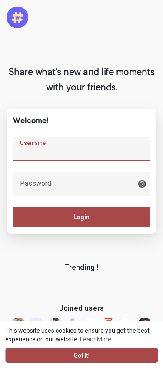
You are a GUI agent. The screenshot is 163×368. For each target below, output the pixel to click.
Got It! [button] (82, 355)
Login (81, 217)
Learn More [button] (95, 339)
